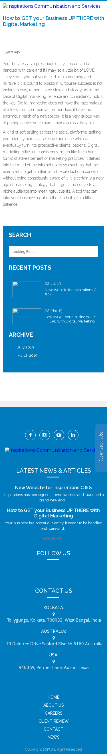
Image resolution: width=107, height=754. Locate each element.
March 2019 (27, 355)
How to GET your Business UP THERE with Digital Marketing (53, 513)
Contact (53, 729)
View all (54, 538)
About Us (53, 705)
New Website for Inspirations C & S (53, 487)
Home (53, 697)
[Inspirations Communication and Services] (51, 6)
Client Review (54, 721)
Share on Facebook (9, 218)
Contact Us (101, 446)
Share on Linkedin (23, 218)
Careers (53, 713)
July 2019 (25, 347)
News (54, 737)
